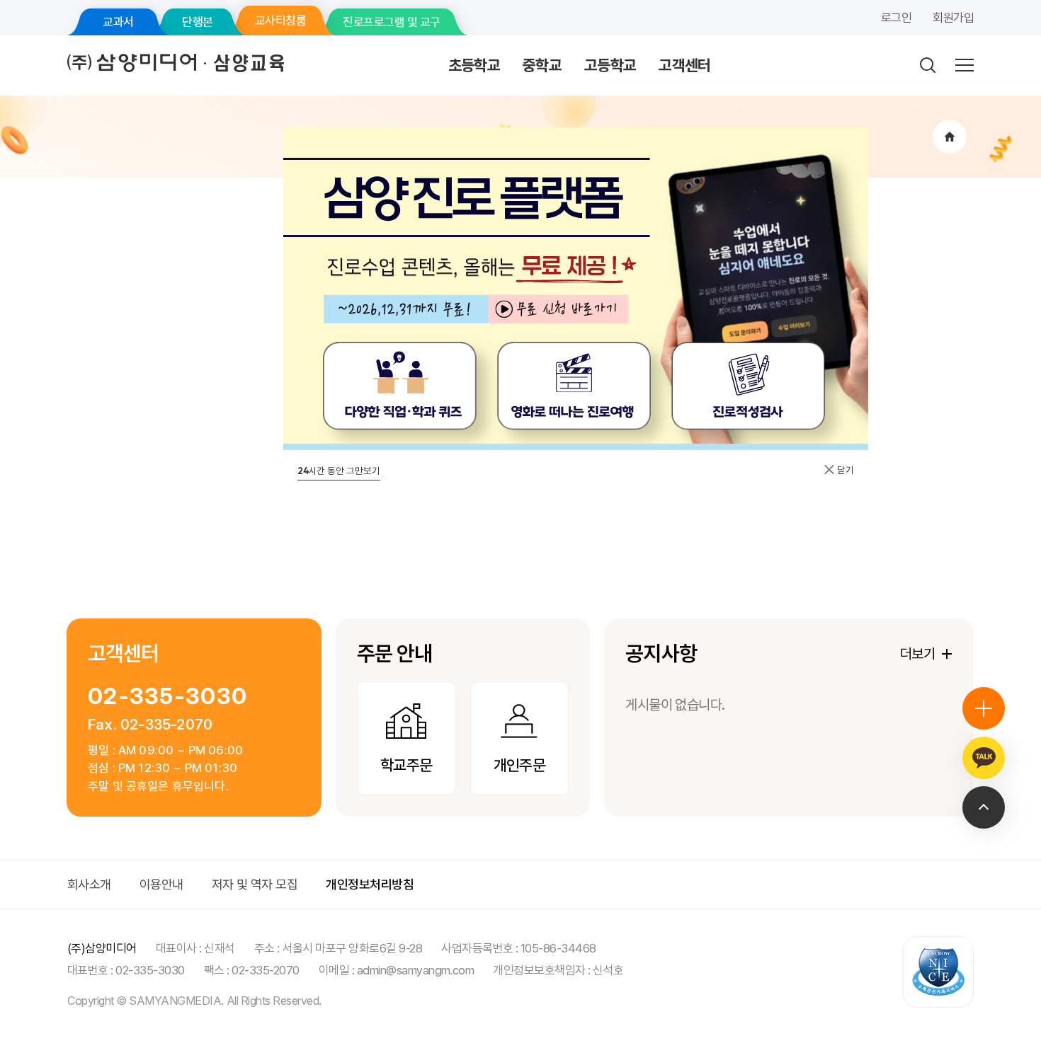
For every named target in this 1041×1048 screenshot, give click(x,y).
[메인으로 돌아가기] (950, 137)
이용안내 (161, 884)
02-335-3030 (167, 696)
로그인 (896, 18)
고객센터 (684, 65)
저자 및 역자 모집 (255, 884)
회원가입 (953, 18)
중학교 (542, 65)
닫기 (844, 470)
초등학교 (474, 65)
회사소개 (89, 884)
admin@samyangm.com (415, 970)
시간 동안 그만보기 (338, 470)
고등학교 (610, 65)
